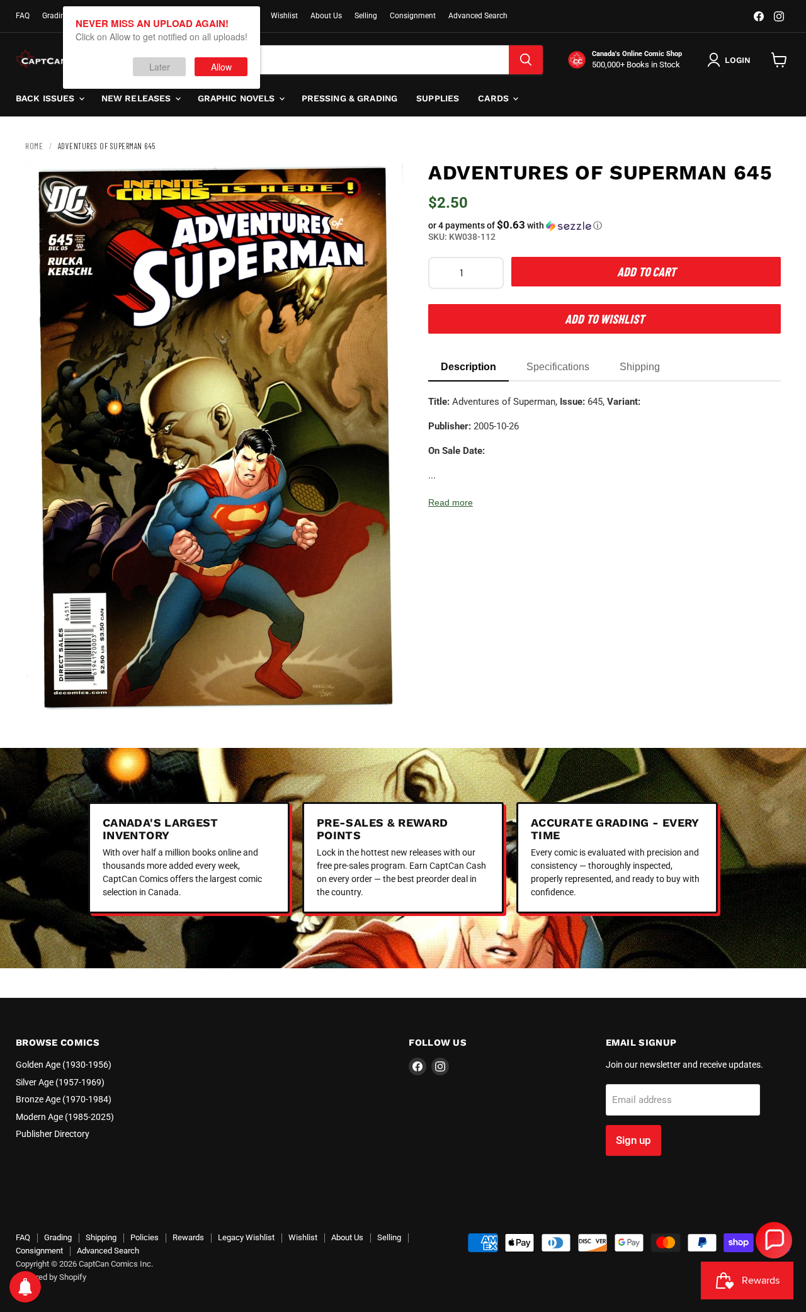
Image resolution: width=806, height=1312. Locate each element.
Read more (450, 502)
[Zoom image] (382, 702)
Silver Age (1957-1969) (60, 1082)
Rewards (188, 1237)
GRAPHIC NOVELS (238, 98)
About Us (326, 15)
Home (34, 146)
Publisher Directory (52, 1134)
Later (159, 66)
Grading (55, 15)
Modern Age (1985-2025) (65, 1117)
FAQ (23, 15)
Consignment (413, 15)
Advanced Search (478, 15)
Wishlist (284, 15)
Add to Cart (646, 271)
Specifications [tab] (557, 366)
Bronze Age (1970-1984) (63, 1099)
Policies (144, 1237)
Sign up (633, 1140)
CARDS (494, 98)
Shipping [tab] (640, 366)
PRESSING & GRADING (350, 98)
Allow (221, 66)
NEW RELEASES (137, 98)
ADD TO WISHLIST (604, 318)
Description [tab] (468, 366)
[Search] (526, 59)
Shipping (101, 1237)
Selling (366, 15)
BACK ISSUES (46, 98)
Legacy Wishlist (246, 1237)
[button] (604, 225)
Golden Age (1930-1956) (63, 1065)
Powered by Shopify (51, 1277)
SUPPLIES (437, 98)
